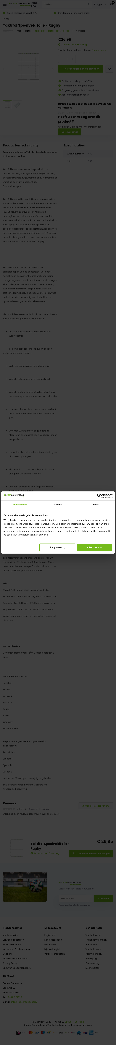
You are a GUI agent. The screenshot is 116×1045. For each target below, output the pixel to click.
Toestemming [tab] (20, 504)
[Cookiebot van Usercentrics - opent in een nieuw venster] (99, 496)
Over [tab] (95, 504)
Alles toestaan (94, 547)
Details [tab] (58, 504)
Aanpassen (56, 547)
